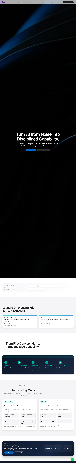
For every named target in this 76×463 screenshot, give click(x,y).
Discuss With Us (19, 452)
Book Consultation (68, 2)
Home (13, 2)
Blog (29, 2)
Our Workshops (40, 2)
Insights (25, 2)
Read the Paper (9, 452)
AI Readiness (46, 2)
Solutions (21, 2)
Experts (35, 2)
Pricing (51, 2)
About (55, 2)
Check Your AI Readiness (43, 150)
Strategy (17, 2)
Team (32, 2)
